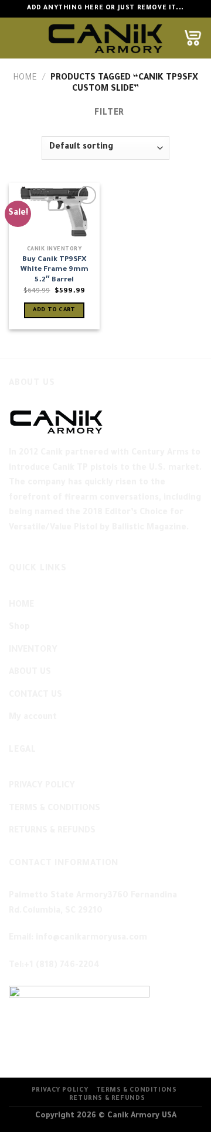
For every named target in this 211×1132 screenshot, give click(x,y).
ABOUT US (30, 672)
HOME (21, 605)
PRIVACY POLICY (42, 786)
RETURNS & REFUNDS (52, 831)
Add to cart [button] (54, 310)
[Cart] (192, 37)
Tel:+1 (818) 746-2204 (54, 966)
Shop (19, 627)
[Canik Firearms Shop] (105, 38)
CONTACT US (35, 695)
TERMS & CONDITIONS (54, 809)
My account (33, 717)
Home (25, 78)
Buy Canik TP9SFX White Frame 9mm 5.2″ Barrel (55, 270)
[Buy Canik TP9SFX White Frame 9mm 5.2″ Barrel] (54, 211)
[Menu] (16, 37)
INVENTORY (33, 650)
